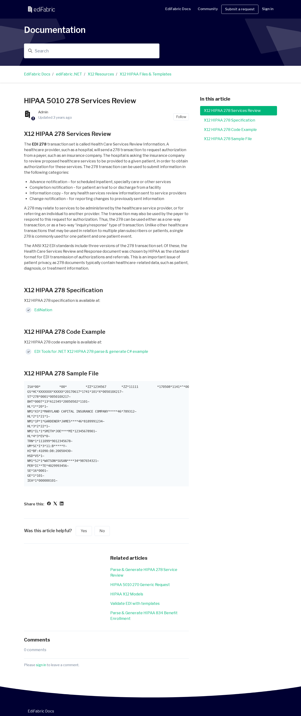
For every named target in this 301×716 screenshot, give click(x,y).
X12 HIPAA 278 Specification (229, 120)
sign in (41, 665)
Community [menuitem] (208, 9)
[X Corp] (55, 504)
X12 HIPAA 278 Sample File (228, 139)
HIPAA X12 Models (126, 594)
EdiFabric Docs (178, 9)
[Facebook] (49, 504)
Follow (181, 117)
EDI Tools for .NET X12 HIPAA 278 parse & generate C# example (91, 351)
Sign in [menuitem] (267, 9)
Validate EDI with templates (135, 603)
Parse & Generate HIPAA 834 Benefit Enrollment (144, 616)
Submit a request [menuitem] (240, 9)
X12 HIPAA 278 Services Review (232, 110)
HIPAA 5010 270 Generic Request (140, 584)
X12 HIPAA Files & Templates (145, 74)
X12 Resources (101, 74)
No (102, 531)
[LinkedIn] (61, 504)
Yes (84, 531)
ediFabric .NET (69, 74)
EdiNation (43, 310)
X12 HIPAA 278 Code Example (230, 129)
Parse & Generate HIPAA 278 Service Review (143, 572)
